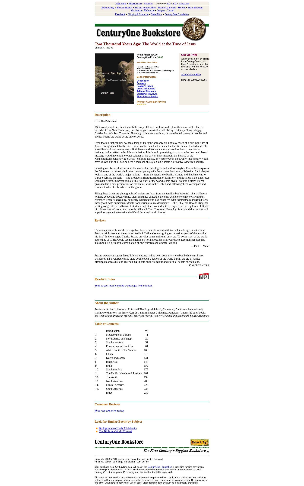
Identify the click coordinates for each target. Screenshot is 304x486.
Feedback (120, 14)
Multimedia (136, 10)
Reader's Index (145, 86)
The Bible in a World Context (115, 431)
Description (143, 80)
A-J (169, 3)
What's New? (135, 3)
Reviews (141, 83)
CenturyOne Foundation (177, 14)
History (181, 7)
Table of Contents (146, 91)
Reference (149, 10)
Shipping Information (138, 14)
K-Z (175, 3)
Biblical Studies (124, 7)
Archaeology (108, 7)
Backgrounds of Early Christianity (118, 428)
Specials (148, 3)
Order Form (156, 14)
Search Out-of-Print (191, 74)
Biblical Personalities (145, 7)
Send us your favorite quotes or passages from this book (124, 285)
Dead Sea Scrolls (167, 7)
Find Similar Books (147, 96)
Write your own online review (109, 410)
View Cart (184, 3)
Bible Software (195, 7)
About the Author (146, 88)
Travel (170, 10)
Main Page (120, 3)
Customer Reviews (147, 94)
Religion (161, 10)
